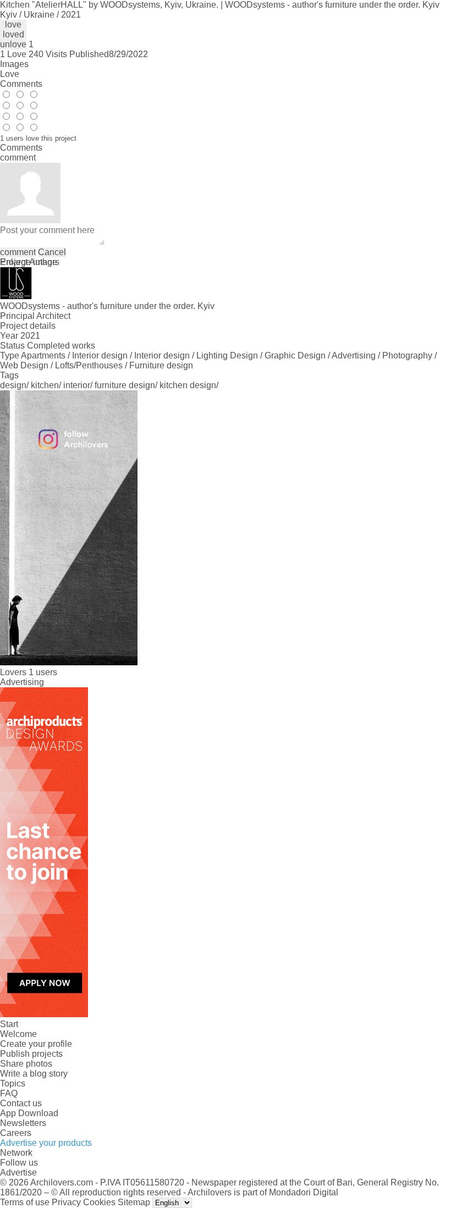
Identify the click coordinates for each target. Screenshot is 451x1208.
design (13, 385)
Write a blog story (34, 1073)
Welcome (18, 1034)
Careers (15, 1133)
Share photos (26, 1063)
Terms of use (25, 1202)
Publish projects (31, 1053)
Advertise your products (46, 1143)
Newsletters (23, 1123)
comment (18, 252)
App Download (29, 1113)
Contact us (21, 1103)
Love (9, 74)
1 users (43, 672)
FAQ (9, 1093)
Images (14, 64)
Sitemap (134, 1202)
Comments (21, 84)
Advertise (18, 1172)
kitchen (45, 385)
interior (76, 385)
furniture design (125, 385)
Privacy (66, 1202)
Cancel (52, 252)
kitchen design (188, 385)
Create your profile (36, 1044)
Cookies (99, 1202)
